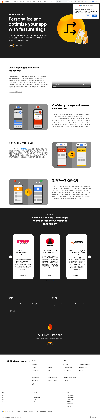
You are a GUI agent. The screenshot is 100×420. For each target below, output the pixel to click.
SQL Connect (35, 380)
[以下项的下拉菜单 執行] (24, 1)
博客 (86, 1)
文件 (38, 1)
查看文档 (19, 45)
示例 (3, 399)
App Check (34, 364)
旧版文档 (69, 406)
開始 (95, 15)
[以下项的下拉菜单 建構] (17, 1)
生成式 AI (34, 384)
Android (18, 411)
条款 (3, 417)
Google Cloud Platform (41, 411)
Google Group (70, 399)
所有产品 (50, 411)
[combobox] (63, 1)
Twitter (35, 399)
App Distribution (67, 367)
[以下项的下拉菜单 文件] (41, 1)
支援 (51, 1)
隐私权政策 (7, 417)
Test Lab (81, 370)
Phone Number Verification (54, 374)
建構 (15, 1)
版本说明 (69, 401)
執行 (21, 1)
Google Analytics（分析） (69, 377)
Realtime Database (52, 377)
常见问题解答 (70, 404)
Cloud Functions (36, 374)
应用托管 (34, 367)
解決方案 (29, 1)
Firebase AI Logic (52, 380)
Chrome (25, 411)
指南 (3, 395)
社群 (45, 1)
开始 (11, 45)
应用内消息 (66, 380)
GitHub (3, 404)
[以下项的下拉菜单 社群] (47, 1)
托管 (49, 370)
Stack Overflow (70, 397)
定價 (34, 1)
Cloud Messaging (67, 370)
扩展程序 (50, 364)
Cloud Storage (35, 377)
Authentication (35, 370)
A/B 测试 (65, 364)
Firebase (31, 411)
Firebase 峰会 (37, 397)
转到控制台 (92, 1)
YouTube (36, 401)
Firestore (50, 367)
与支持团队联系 (70, 395)
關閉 (88, 15)
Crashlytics (66, 374)
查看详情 (23, 276)
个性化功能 (23, 149)
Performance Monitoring (85, 364)
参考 (3, 397)
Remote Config (83, 367)
